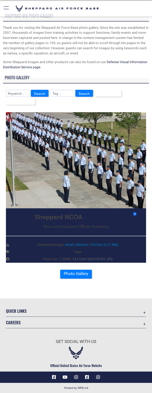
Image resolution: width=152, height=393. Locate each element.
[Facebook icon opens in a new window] (54, 377)
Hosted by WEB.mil (76, 387)
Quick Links (16, 311)
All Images (107, 93)
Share (141, 213)
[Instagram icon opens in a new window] (76, 377)
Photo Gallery (76, 273)
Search (39, 93)
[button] (6, 8)
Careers (13, 322)
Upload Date (19, 101)
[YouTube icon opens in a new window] (65, 377)
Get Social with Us (76, 341)
